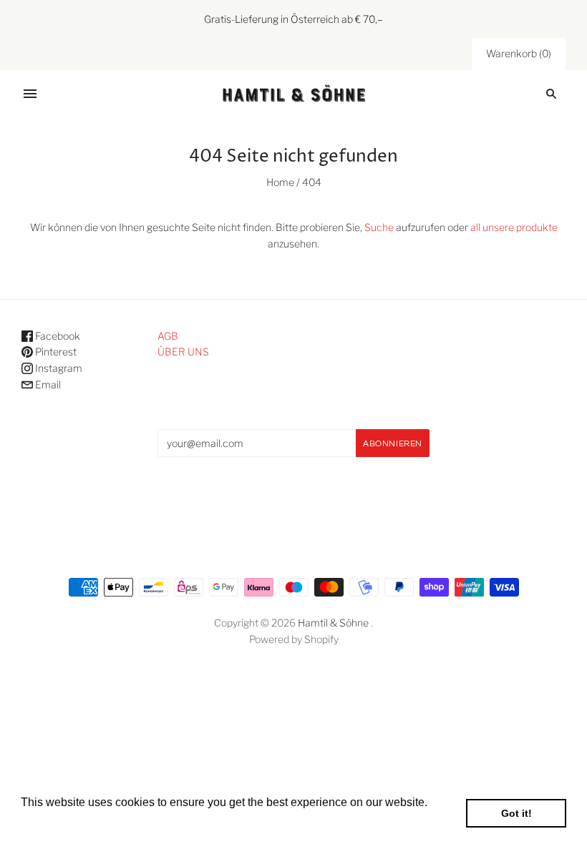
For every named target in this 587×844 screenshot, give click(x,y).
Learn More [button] (52, 821)
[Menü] (30, 93)
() (518, 53)
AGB (167, 336)
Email (47, 384)
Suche (379, 227)
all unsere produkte (514, 227)
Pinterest (55, 351)
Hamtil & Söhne (333, 623)
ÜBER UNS (183, 351)
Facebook (56, 336)
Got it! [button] (516, 813)
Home (280, 182)
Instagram (57, 368)
